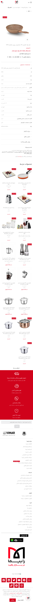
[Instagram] (21, 585)
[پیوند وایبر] (8, 57)
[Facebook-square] (4, 580)
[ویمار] (8, 434)
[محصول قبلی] (31, 11)
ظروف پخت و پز (16, 7)
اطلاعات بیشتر (20, 600)
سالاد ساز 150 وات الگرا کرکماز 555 (24, 233)
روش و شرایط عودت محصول (25, 522)
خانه (30, 7)
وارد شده (19, 156)
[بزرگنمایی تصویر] (27, 39)
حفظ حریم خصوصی (27, 455)
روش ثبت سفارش (28, 513)
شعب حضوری (29, 460)
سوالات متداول (28, 486)
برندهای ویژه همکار (27, 446)
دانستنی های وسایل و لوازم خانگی (24, 483)
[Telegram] (24, 580)
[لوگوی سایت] (16, 2)
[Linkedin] (9, 580)
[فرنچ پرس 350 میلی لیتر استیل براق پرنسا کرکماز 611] (24, 274)
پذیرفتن (12, 600)
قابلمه (24, 310)
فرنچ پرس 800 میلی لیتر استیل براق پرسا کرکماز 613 (8, 283)
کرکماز (2, 80)
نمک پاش (20, 261)
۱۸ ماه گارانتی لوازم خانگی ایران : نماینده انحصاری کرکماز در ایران (14, 87)
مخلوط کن (23, 236)
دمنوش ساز (24, 286)
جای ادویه (8, 235)
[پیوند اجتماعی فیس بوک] (22, 57)
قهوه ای (2, 95)
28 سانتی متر (4, 103)
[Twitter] (14, 580)
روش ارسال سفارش (27, 511)
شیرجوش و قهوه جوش (9, 261)
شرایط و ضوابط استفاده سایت (22, 463)
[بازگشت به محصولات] (29, 11)
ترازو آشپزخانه (8, 186)
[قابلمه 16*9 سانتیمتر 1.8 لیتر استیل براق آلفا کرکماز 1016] (24, 299)
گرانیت (2, 99)
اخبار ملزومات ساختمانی (26, 475)
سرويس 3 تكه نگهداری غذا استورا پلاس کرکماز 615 (8, 233)
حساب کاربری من (28, 489)
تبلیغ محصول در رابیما (27, 496)
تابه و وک (9, 7)
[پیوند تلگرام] (10, 57)
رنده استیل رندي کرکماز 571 (8, 207)
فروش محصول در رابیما (26, 498)
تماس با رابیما (28, 452)
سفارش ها (29, 527)
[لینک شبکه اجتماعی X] (20, 57)
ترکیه (2, 84)
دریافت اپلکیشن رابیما (27, 457)
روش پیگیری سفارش (27, 519)
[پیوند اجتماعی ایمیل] (18, 57)
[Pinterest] (16, 585)
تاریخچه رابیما (28, 449)
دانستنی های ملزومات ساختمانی (24, 481)
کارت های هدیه (28, 530)
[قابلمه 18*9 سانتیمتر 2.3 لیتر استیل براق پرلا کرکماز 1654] (8, 299)
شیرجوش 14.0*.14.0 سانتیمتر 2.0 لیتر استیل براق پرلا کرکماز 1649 (8, 259)
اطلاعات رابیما (29, 444)
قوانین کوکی (19, 593)
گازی (2, 122)
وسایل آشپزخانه (24, 7)
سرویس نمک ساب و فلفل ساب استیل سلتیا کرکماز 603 (24, 259)
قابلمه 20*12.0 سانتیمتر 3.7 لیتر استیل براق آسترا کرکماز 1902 (8, 333)
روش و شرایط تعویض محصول (25, 524)
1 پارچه (2, 91)
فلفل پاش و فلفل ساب (26, 261)
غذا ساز (26, 235)
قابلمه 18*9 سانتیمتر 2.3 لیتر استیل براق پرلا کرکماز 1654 (8, 308)
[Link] (11, 585)
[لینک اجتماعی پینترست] (16, 57)
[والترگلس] (24, 434)
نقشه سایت (29, 468)
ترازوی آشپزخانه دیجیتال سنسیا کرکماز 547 (24, 208)
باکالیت (2, 111)
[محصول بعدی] (27, 11)
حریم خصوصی (13, 593)
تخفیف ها (29, 508)
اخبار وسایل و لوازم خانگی (26, 478)
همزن (19, 236)
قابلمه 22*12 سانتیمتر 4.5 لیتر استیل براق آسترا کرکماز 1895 (24, 357)
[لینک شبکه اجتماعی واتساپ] (12, 57)
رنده (8, 209)
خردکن (29, 235)
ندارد (2, 118)
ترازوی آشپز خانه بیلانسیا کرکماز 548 (8, 183)
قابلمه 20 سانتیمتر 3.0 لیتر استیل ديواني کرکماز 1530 (24, 333)
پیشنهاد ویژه (29, 505)
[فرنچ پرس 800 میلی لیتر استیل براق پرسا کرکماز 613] (8, 274)
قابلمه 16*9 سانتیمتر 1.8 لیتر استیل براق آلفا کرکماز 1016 (24, 308)
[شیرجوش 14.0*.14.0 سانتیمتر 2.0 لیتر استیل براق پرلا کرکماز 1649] (8, 249)
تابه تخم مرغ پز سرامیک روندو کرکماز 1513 (24, 183)
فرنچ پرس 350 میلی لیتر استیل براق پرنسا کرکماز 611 (24, 283)
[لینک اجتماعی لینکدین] (14, 57)
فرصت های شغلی (28, 465)
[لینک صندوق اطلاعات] (16, 376)
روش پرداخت (29, 516)
